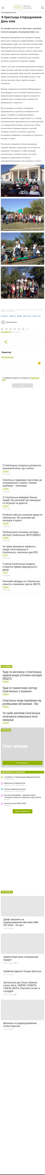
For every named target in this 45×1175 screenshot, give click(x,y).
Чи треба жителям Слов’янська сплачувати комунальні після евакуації (21, 716)
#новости (12, 316)
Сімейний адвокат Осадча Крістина (22, 971)
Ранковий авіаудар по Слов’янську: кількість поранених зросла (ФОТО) (21, 583)
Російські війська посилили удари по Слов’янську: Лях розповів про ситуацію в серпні (22, 517)
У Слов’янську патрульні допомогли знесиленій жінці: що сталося (22, 467)
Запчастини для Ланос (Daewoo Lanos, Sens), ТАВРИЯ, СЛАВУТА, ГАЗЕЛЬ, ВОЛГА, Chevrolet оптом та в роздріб (21, 987)
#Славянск (4, 316)
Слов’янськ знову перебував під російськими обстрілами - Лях (22, 702)
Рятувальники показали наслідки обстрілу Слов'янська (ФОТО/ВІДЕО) (22, 533)
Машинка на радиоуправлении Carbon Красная (20, 1025)
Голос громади (15, 746)
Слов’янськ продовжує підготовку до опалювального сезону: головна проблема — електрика (22, 483)
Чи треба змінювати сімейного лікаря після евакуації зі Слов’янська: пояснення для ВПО (20, 549)
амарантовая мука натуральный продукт (20, 958)
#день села (36, 316)
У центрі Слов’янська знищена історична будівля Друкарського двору (20, 566)
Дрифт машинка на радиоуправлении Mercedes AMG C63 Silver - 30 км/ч (20, 922)
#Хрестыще (27, 316)
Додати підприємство (22, 811)
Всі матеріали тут (22, 763)
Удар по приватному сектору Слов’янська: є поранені (20, 689)
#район (19, 316)
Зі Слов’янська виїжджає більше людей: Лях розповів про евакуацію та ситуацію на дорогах (22, 500)
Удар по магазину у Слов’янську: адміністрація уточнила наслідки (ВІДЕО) (22, 675)
